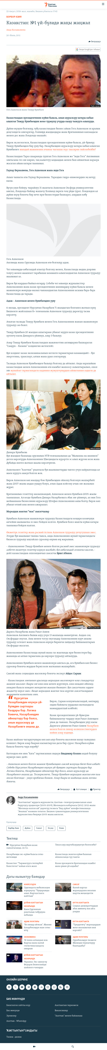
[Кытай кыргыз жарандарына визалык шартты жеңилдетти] (63, 887)
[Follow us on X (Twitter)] (15, 987)
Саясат (76, 885)
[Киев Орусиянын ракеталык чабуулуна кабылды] (14, 905)
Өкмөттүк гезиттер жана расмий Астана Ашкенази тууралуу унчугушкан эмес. (51, 532)
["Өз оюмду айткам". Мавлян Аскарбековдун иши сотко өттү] (14, 924)
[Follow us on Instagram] (47, 987)
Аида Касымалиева (15, 30)
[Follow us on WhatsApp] (54, 987)
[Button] (94, 41)
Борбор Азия (13, 17)
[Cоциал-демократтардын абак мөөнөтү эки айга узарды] (63, 905)
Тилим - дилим (13, 1037)
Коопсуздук (30, 885)
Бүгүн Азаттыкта (81, 903)
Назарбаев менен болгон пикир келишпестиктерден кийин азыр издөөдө (74, 729)
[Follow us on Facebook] (9, 987)
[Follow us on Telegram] (28, 987)
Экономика (30, 937)
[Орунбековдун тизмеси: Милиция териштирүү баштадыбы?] (63, 939)
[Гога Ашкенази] (53, 256)
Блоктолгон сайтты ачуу (18, 1005)
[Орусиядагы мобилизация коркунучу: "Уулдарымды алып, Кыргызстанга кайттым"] (14, 887)
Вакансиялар (61, 1010)
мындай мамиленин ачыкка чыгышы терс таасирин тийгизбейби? (58, 149)
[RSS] (60, 987)
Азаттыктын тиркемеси (66, 1005)
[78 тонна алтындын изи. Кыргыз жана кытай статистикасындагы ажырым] (14, 939)
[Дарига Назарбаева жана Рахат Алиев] (53, 628)
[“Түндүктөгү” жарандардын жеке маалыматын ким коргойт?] (63, 924)
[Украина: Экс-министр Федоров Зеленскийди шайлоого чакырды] (14, 958)
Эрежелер (11, 1016)
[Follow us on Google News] (34, 987)
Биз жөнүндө (13, 1010)
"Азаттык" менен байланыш (68, 1016)
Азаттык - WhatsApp (16, 1021)
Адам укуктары (31, 922)
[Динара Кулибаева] (53, 449)
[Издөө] (73, 1046)
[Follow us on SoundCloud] (41, 987)
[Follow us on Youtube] (22, 987)
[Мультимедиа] (34, 1046)
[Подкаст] (67, 987)
